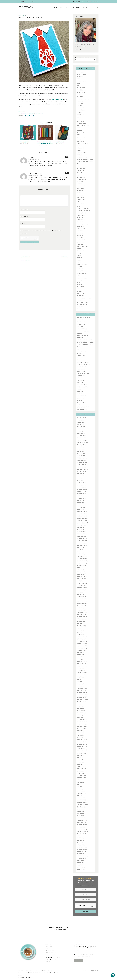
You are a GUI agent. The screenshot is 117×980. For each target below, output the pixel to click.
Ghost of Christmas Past (84, 157)
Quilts (79, 255)
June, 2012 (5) (80, 757)
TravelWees (80, 286)
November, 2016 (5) (82, 643)
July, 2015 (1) (80, 677)
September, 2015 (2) (82, 672)
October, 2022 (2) (82, 520)
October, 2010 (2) (82, 802)
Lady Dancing (81, 199)
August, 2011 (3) (81, 779)
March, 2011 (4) (81, 791)
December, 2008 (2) (82, 849)
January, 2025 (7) (81, 460)
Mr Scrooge (80, 233)
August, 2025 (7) (81, 444)
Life (78, 201)
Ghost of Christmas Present (85, 159)
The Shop (79, 280)
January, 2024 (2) (81, 487)
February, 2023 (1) (82, 511)
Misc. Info (80, 221)
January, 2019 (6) (81, 598)
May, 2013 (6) (80, 735)
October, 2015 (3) (81, 670)
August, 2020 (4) (81, 565)
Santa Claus (80, 259)
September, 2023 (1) (82, 496)
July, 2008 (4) (80, 860)
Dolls (79, 119)
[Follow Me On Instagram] (74, 1)
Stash (78, 275)
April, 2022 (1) (81, 529)
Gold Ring (80, 174)
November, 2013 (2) (82, 721)
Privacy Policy (28, 977)
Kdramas (79, 192)
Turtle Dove (80, 288)
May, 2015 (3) (80, 681)
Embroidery (80, 132)
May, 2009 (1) (80, 840)
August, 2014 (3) (81, 701)
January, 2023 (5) (81, 513)
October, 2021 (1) (81, 542)
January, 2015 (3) (81, 690)
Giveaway (79, 172)
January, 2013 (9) (81, 741)
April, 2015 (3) (80, 683)
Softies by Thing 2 (82, 273)
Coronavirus (81, 114)
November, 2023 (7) (82, 491)
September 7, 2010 (60, 143)
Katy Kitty (80, 190)
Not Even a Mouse (82, 239)
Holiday (79, 183)
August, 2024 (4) (81, 471)
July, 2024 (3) (80, 473)
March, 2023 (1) (81, 509)
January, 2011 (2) (81, 795)
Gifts (78, 166)
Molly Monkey (81, 226)
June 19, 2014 (22, 15)
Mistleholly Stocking (83, 224)
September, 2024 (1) (82, 469)
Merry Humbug (81, 217)
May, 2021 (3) (80, 549)
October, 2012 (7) (82, 748)
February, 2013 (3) (82, 739)
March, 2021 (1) (81, 554)
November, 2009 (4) (82, 826)
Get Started (49, 946)
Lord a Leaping (81, 212)
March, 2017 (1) (81, 634)
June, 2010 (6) (80, 811)
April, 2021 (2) (81, 551)
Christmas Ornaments (83, 98)
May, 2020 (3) (80, 569)
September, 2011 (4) (82, 777)
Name (24, 209)
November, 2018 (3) (82, 603)
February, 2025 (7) (82, 458)
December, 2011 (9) (82, 771)
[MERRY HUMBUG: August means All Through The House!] (78, 936)
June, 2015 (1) (80, 679)
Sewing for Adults (82, 264)
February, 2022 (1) (82, 534)
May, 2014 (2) (80, 708)
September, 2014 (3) (82, 699)
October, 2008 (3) (82, 853)
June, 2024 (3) (80, 475)
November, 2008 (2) (82, 851)
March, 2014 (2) (81, 712)
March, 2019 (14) (81, 596)
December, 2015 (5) (82, 665)
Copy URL (31, 115)
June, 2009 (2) (80, 838)
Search (95, 59)
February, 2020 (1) (82, 576)
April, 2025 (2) (81, 453)
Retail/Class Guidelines (53, 957)
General (79, 154)
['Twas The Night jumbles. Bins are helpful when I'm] (38, 936)
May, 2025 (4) (80, 451)
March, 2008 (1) (81, 869)
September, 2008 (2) (82, 855)
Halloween (80, 181)
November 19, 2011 (42, 145)
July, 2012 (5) (80, 755)
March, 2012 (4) (81, 764)
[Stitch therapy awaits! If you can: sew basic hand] (65, 936)
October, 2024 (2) (82, 466)
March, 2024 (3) (81, 482)
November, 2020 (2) (82, 560)
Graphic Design (81, 179)
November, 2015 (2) (82, 668)
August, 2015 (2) (81, 674)
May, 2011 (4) (80, 786)
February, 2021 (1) (82, 556)
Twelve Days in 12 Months (84, 297)
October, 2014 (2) (82, 697)
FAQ (47, 948)
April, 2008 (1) (81, 867)
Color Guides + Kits (51, 953)
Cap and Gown (81, 92)
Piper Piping (80, 250)
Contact (89, 1)
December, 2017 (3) (82, 616)
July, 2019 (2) (80, 592)
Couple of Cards (24, 142)
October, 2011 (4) (81, 775)
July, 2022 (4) (80, 527)
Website (22, 223)
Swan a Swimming (82, 277)
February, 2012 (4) (82, 766)
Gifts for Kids (81, 170)
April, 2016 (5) (80, 659)
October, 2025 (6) (82, 440)
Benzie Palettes (81, 81)
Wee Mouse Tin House (83, 302)
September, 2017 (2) (82, 623)
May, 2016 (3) (80, 657)
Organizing (80, 242)
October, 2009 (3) (82, 829)
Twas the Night (81, 293)
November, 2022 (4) (82, 518)
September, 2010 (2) (82, 804)
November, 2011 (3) (82, 773)
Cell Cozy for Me (59, 142)
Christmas (80, 96)
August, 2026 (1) (81, 417)
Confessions (80, 107)
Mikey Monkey (81, 219)
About (83, 1)
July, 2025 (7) (80, 446)
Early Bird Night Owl (83, 125)
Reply (66, 156)
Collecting (80, 101)
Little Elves (80, 204)
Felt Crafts (80, 141)
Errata (79, 134)
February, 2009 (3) (82, 847)
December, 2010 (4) (82, 797)
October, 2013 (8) (82, 724)
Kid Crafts (80, 195)
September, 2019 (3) (82, 587)
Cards (24, 113)
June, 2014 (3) (80, 706)
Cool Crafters (81, 110)
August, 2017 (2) (81, 625)
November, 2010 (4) (82, 800)
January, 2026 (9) (81, 433)
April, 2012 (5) (80, 762)
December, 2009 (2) (82, 824)
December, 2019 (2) (82, 580)
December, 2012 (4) (82, 744)
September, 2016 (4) (82, 648)
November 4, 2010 (24, 143)
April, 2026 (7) (81, 426)
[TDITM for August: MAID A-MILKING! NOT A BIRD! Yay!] (91, 936)
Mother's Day (81, 228)
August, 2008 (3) (81, 858)
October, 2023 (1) (82, 493)
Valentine (80, 300)
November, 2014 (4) (82, 695)
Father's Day (30, 113)
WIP (78, 309)
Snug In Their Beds (82, 271)
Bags (78, 78)
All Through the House (84, 72)
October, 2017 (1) (81, 621)
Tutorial (79, 291)
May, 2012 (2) (80, 759)
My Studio (80, 237)
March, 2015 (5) (81, 686)
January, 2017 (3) (81, 639)
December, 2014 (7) (82, 692)
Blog (78, 85)
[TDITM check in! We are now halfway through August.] (51, 936)
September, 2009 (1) (82, 831)
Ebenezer (79, 130)
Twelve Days (80, 295)
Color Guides (81, 105)
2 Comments (22, 110)
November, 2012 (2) (82, 746)
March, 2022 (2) (81, 531)
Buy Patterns (50, 950)
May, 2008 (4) (80, 864)
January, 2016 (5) (81, 663)
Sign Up (78, 960)
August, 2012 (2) (81, 753)
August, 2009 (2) (81, 833)
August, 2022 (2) (81, 525)
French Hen (80, 150)
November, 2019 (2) (82, 583)
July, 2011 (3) (80, 782)
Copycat (79, 112)
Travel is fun (81, 284)
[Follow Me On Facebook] (77, 1)
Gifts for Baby (81, 168)
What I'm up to (81, 306)
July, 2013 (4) (80, 730)
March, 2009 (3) (81, 844)
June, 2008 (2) (81, 862)
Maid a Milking (81, 215)
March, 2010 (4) (81, 817)
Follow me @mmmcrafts (58, 929)
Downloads (80, 121)
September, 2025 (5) (82, 442)
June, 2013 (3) (80, 733)
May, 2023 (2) (80, 504)
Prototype (80, 253)
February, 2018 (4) (82, 612)
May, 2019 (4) (80, 594)
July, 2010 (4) (80, 809)
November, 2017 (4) (82, 619)
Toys (78, 282)
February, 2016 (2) (82, 661)
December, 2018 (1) (82, 601)
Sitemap (21, 977)
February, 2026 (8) (82, 431)
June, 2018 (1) (80, 607)
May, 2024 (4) (80, 478)
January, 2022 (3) (81, 536)
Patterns (79, 248)
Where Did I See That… (82, 57)
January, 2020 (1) (81, 578)
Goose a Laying (81, 177)
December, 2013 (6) (82, 719)
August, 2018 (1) (81, 605)
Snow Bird (80, 268)
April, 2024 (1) (81, 480)
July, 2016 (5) (80, 652)
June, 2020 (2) (80, 567)
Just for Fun (80, 188)
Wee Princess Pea (82, 304)
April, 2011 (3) (80, 788)
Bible (78, 83)
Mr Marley (80, 230)
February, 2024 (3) (82, 484)
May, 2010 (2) (80, 813)
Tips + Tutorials (50, 955)
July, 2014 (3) (80, 703)
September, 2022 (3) (82, 522)
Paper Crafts (39, 113)
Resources (80, 257)
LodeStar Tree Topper (83, 210)
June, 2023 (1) (80, 502)
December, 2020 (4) (82, 558)
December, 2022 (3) (82, 516)
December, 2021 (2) (82, 538)
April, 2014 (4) (81, 710)
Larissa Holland (35, 174)
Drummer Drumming (82, 123)
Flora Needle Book (82, 143)
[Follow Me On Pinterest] (79, 1)
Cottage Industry (51, 959)
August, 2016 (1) (81, 650)
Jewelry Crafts (81, 186)
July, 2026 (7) (80, 420)
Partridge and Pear (82, 246)
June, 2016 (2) (80, 654)
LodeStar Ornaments (83, 208)
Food (78, 145)
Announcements (81, 74)
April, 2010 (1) (80, 815)
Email (24, 216)
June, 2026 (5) (80, 422)
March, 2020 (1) (81, 574)
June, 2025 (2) (80, 449)
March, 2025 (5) (81, 455)
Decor (79, 116)
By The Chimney (81, 90)
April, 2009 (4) (81, 842)
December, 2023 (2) (82, 489)
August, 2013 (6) (81, 728)
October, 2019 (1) (81, 585)
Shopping (79, 266)
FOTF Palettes (81, 148)
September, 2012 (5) (82, 750)
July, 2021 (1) (80, 547)
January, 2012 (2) (81, 768)
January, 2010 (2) (81, 822)
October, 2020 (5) (82, 563)
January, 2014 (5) (81, 717)
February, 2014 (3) (82, 715)
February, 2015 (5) (82, 688)
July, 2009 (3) (80, 835)
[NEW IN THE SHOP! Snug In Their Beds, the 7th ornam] (25, 936)
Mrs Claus (80, 235)
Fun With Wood (81, 152)
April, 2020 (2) (81, 572)
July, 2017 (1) (80, 627)
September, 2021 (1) (82, 545)
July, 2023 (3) (80, 500)
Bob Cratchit (81, 87)
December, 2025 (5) (82, 435)
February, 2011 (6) (82, 793)
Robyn (30, 158)
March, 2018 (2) (81, 610)
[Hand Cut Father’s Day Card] (24, 116)
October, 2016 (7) (82, 645)
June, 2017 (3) (80, 630)
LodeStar (80, 206)
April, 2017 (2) (81, 632)
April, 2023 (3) (81, 507)
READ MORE (78, 49)
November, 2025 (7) (82, 437)
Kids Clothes (80, 197)
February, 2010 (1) (82, 820)
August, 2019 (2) (81, 589)
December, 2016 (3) (82, 641)
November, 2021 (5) (82, 540)
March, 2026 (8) (81, 428)
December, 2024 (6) (82, 462)
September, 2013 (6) (82, 726)
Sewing (79, 262)
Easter (79, 128)
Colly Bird (80, 103)
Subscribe (95, 1)
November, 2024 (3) (82, 464)
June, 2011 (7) (80, 784)
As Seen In (80, 76)
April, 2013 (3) (81, 737)
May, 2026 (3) (80, 424)
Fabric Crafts (81, 136)
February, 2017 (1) (82, 636)
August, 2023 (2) (81, 498)
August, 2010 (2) (81, 806)
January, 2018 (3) (81, 614)
